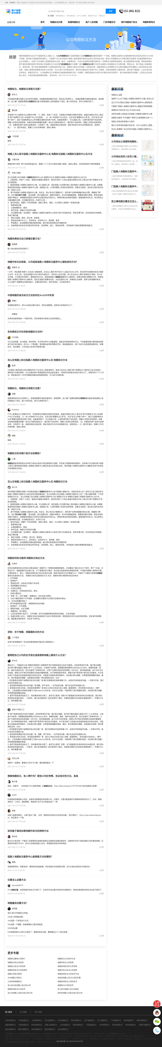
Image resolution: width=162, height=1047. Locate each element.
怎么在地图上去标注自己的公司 (20, 993)
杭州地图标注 (63, 1020)
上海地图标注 (36, 1020)
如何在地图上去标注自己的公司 (70, 993)
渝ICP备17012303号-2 (46, 1042)
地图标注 (102, 16)
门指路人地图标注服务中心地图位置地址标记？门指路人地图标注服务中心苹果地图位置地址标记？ (125, 186)
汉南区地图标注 (144, 1025)
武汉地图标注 (89, 1020)
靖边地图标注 (50, 1029)
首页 (42, 22)
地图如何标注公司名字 (16, 989)
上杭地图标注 (64, 1025)
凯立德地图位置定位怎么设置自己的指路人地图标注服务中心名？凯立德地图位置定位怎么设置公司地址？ (125, 201)
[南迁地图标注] (13, 11)
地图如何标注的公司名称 (67, 966)
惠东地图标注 (23, 1029)
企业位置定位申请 (49, 1036)
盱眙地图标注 (36, 1025)
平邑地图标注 (91, 1025)
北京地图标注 (10, 1020)
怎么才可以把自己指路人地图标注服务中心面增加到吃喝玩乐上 (136, 102)
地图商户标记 (92, 16)
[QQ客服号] (157, 1013)
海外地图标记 (71, 16)
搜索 (111, 11)
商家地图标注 (60, 16)
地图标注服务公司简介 (16, 958)
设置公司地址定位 (21, 1036)
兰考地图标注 (104, 1025)
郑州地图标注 (76, 1020)
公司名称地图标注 (15, 981)
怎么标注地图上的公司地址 (68, 989)
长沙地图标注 (102, 1020)
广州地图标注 (115, 1020)
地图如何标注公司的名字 (67, 981)
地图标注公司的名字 (66, 985)
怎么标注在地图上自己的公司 (19, 985)
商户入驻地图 (81, 16)
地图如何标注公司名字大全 (68, 974)
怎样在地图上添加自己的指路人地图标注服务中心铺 (131, 114)
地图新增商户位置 (112, 1036)
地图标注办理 (56, 22)
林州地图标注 (130, 1025)
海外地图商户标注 (129, 22)
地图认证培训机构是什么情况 (122, 121)
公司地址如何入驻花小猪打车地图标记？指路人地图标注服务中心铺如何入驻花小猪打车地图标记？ (125, 156)
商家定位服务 (35, 1036)
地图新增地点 (149, 22)
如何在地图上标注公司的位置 (69, 978)
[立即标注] (157, 1004)
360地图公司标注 (15, 978)
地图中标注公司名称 (66, 962)
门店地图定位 (109, 22)
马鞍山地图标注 (51, 1025)
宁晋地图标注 (23, 1025)
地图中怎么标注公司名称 (67, 970)
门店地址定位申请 (65, 1036)
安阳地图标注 (117, 1025)
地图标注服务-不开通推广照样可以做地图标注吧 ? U (132, 118)
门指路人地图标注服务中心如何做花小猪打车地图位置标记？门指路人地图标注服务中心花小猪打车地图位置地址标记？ (125, 171)
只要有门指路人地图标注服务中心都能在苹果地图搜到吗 (133, 106)
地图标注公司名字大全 (66, 958)
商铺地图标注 (74, 22)
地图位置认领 (126, 1036)
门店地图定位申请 (81, 1036)
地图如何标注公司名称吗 (17, 970)
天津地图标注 (23, 1020)
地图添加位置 (138, 1036)
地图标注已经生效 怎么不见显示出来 (125, 110)
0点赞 (101, 105)
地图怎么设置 (116, 95)
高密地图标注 (78, 1025)
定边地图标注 (63, 1029)
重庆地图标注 (142, 1020)
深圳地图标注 (129, 1020)
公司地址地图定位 (96, 1036)
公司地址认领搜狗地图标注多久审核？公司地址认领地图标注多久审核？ (125, 141)
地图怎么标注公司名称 (16, 966)
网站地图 (8, 1036)
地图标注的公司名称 (16, 962)
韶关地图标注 (10, 1029)
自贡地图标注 (36, 1029)
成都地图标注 (10, 1025)
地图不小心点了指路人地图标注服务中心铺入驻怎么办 (132, 98)
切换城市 (12, 3)
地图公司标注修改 (15, 974)
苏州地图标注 (50, 1020)
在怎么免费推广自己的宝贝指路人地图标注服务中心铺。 (133, 129)
